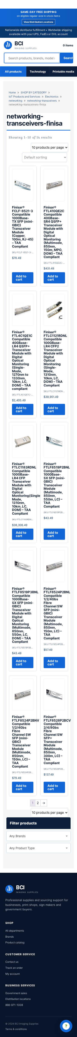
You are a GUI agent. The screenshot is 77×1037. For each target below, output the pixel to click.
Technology (38, 71)
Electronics (51, 96)
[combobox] (38, 836)
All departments (14, 930)
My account (12, 973)
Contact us (11, 961)
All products (13, 71)
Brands (9, 936)
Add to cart (21, 277)
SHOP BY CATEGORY (34, 92)
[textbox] (38, 836)
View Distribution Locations (38, 22)
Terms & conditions (16, 1029)
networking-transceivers (42, 100)
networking (15, 100)
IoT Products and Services (24, 96)
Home (12, 92)
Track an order (14, 967)
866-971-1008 (14, 1005)
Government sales (16, 993)
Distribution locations (18, 999)
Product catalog (14, 942)
